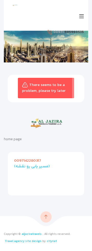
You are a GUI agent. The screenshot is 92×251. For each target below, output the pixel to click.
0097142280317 (27, 161)
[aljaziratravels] (15, 5)
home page (13, 139)
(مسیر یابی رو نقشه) (32, 166)
